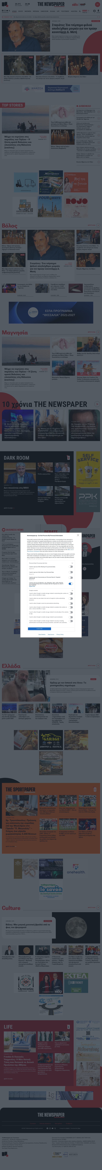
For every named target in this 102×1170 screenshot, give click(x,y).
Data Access (51, 634)
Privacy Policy (60, 634)
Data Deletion (42, 634)
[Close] (78, 535)
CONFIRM (39, 628)
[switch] (71, 567)
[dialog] (51, 585)
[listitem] (51, 563)
